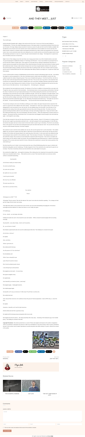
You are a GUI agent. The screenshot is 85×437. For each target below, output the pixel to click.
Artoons (50, 436)
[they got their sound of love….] (50, 386)
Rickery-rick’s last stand (69, 51)
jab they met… (54, 358)
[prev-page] (63, 56)
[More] (54, 351)
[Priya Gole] (4, 18)
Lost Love (31, 393)
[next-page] (65, 56)
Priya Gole (8, 18)
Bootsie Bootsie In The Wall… (70, 41)
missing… (6, 358)
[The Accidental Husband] (12, 386)
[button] (83, 1)
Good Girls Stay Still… (68, 44)
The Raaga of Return (68, 48)
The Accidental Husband (12, 393)
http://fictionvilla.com (18, 367)
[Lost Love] (31, 386)
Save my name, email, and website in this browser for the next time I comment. (20, 427)
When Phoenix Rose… (67, 53)
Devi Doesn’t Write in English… (70, 46)
